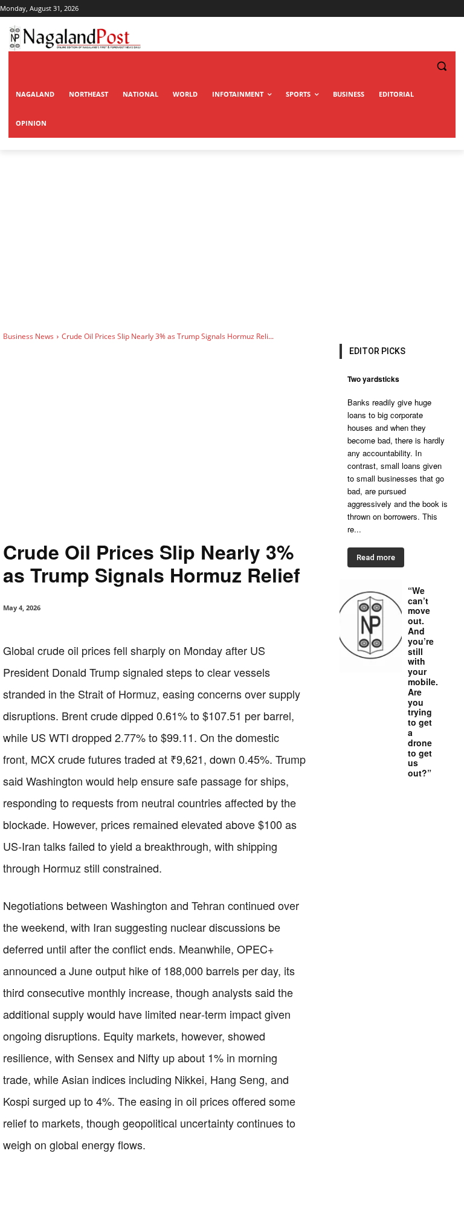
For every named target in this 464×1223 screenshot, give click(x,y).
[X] (114, 1193)
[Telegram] (225, 1193)
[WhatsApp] (142, 1193)
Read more (375, 557)
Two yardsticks (373, 378)
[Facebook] (86, 1193)
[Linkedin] (170, 1193)
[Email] (197, 1193)
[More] (253, 1193)
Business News (28, 336)
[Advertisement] (232, 240)
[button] (417, 66)
